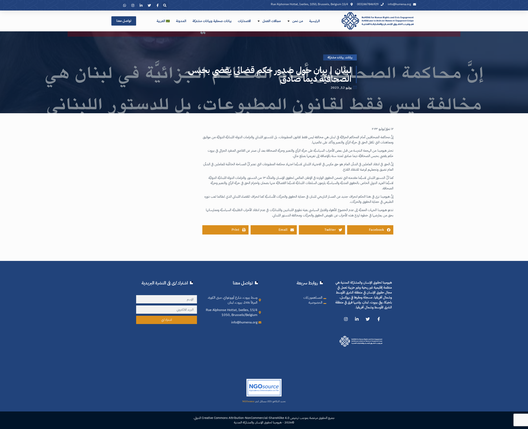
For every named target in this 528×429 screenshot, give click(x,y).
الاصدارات (244, 21)
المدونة (181, 21)
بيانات (348, 57)
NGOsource (248, 401)
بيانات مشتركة (336, 57)
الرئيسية (314, 21)
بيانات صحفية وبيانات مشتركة (212, 21)
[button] (165, 5)
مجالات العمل (271, 21)
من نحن (297, 21)
